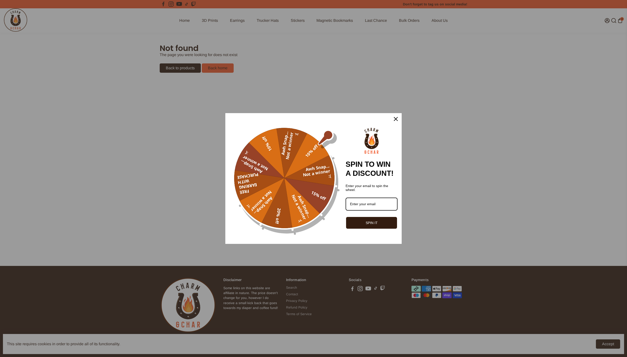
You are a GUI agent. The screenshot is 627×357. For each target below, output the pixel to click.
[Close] (396, 119)
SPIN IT (372, 223)
